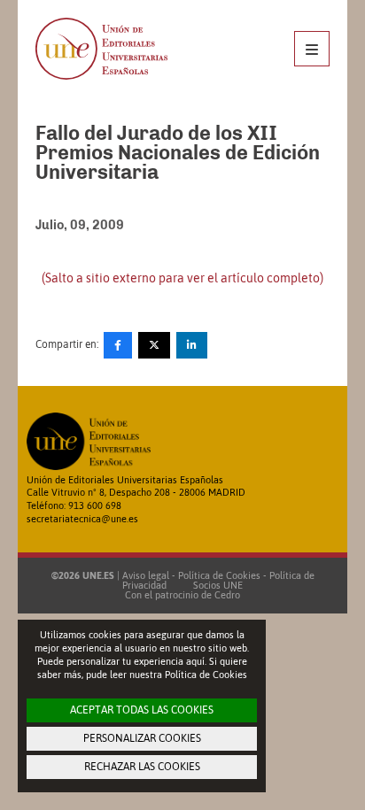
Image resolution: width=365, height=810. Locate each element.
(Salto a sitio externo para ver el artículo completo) (182, 278)
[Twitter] (154, 345)
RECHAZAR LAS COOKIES (142, 766)
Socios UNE (215, 585)
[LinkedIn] (191, 345)
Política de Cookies (219, 575)
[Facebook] (118, 345)
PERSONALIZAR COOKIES (142, 738)
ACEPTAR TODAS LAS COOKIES (142, 710)
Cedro (227, 595)
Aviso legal (145, 575)
